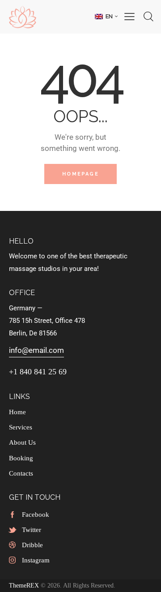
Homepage (80, 174)
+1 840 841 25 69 (38, 371)
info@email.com (36, 350)
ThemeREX (24, 585)
